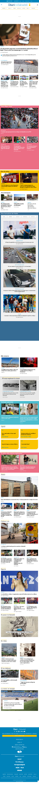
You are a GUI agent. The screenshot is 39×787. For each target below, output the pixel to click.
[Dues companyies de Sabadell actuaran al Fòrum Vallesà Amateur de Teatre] (32, 553)
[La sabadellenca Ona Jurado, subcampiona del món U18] (32, 601)
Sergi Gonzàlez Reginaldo (5, 663)
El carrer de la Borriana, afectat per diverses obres (32, 206)
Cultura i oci (19, 8)
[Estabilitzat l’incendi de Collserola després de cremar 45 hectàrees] (10, 362)
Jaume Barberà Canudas (19, 635)
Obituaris (33, 8)
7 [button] (22, 710)
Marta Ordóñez (5, 397)
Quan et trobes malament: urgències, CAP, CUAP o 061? (10, 418)
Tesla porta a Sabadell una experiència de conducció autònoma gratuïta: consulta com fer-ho (6, 514)
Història (19, 629)
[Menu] (1, 4)
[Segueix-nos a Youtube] (24, 731)
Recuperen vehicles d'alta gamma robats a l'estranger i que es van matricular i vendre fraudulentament (19, 291)
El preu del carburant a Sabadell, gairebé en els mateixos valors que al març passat (19, 513)
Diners (14, 8)
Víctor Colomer (16, 207)
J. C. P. (2, 518)
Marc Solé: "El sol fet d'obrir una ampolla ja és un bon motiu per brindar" (27, 468)
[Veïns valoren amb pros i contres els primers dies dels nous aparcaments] (33, 77)
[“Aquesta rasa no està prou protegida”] (29, 675)
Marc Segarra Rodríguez (23, 86)
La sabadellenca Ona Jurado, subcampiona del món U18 (32, 607)
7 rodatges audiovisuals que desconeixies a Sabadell (13, 546)
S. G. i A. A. (22, 664)
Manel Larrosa (5, 447)
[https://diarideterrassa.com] (20, 762)
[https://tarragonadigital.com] (19, 765)
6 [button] (21, 710)
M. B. (19, 293)
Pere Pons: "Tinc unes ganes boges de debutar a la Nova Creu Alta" (19, 608)
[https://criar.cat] (19, 770)
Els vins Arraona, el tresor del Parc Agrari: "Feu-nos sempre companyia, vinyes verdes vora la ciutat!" (10, 468)
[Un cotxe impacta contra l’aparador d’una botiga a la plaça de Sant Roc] (10, 178)
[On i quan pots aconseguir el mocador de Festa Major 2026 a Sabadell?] (19, 140)
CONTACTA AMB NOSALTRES (19, 735)
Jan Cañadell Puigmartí (4, 52)
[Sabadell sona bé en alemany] (19, 197)
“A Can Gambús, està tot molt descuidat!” (9, 680)
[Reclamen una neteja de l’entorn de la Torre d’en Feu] (6, 197)
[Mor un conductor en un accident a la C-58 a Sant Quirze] (19, 254)
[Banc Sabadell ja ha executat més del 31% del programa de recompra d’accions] (19, 486)
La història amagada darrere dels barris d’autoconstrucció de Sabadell (10, 394)
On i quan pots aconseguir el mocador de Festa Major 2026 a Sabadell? (19, 148)
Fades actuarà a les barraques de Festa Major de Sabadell (5, 147)
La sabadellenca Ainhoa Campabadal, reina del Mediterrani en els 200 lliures (19, 594)
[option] (10, 181)
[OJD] (19, 751)
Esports (23, 8)
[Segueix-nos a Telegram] (21, 731)
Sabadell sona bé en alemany (19, 204)
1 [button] (15, 710)
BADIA (4, 216)
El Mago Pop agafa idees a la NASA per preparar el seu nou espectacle (4, 84)
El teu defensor (4, 60)
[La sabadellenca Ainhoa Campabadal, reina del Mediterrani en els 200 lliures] (19, 581)
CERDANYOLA (25, 216)
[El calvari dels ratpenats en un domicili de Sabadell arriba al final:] (19, 35)
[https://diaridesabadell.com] (19, 756)
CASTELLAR (17, 216)
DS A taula (22, 465)
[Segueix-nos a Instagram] (18, 731)
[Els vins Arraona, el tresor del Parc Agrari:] (10, 460)
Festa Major (3, 130)
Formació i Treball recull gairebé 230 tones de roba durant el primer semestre (32, 513)
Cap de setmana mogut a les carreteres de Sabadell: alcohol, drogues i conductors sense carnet (28, 186)
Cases (23, 1)
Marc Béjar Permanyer (4, 87)
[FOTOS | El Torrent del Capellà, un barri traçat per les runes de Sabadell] (28, 385)
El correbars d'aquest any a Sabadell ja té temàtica (32, 147)
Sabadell (4, 8)
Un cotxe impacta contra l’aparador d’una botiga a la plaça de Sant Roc (9, 186)
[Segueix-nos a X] (16, 731)
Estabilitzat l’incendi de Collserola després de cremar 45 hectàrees (9, 370)
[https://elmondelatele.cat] (19, 768)
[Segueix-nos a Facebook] (14, 731)
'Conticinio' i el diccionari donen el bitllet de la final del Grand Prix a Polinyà (19, 315)
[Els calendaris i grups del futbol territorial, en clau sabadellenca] (6, 601)
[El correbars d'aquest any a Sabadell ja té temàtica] (32, 140)
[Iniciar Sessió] (37, 4)
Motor (31, 1)
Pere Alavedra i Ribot (26, 436)
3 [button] (17, 710)
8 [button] (23, 710)
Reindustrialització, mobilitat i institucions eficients (28, 434)
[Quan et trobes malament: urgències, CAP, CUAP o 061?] (10, 409)
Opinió (28, 8)
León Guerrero (3, 563)
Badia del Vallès (4, 80)
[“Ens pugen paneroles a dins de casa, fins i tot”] (26, 66)
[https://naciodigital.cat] (19, 759)
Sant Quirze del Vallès (19, 264)
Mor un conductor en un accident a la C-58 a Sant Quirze (19, 266)
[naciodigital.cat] (10, 774)
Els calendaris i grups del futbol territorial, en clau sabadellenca (6, 607)
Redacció (2, 133)
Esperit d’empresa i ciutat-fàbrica (10, 444)
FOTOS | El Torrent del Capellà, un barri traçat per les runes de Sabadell (27, 394)
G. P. (1, 150)
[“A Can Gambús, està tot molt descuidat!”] (10, 674)
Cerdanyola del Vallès (19, 288)
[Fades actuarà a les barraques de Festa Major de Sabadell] (6, 140)
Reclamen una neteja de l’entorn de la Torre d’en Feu (6, 206)
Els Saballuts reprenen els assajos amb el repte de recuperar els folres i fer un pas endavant (6, 560)
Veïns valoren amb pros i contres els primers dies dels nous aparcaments (33, 84)
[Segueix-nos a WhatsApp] (19, 731)
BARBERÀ (10, 216)
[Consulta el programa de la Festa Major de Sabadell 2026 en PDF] (19, 118)
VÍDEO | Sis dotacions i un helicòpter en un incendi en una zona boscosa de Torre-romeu (8, 660)
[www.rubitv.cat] (20, 776)
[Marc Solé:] (29, 460)
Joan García (24, 447)
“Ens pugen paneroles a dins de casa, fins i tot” (6, 62)
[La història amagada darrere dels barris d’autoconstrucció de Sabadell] (11, 385)
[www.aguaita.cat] (4, 774)
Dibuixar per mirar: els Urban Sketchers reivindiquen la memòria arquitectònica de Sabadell (19, 561)
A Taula (20, 1)
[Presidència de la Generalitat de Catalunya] (17, 747)
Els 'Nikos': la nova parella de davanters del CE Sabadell (24, 83)
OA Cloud (22, 781)
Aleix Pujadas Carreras (32, 87)
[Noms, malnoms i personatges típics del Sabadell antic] (19, 626)
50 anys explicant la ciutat (8, 391)
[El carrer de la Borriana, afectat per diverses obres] (32, 197)
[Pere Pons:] (19, 601)
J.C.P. (28, 209)
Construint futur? (25, 444)
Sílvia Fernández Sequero (14, 86)
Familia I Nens (27, 1)
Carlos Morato (5, 436)
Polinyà (19, 314)
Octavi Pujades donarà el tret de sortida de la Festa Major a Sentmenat (27, 370)
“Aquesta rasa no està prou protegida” (27, 683)
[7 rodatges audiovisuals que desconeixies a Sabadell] (19, 533)
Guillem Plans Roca (4, 470)
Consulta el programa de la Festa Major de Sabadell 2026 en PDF (16, 131)
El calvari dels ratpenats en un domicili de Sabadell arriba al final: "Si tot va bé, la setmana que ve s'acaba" (18, 49)
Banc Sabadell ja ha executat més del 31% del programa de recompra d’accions (19, 499)
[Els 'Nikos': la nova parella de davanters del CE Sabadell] (24, 77)
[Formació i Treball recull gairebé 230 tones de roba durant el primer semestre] (32, 506)
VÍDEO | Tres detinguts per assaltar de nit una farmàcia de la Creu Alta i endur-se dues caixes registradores (27, 660)
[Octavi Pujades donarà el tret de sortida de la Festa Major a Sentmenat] (29, 362)
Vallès (10, 8)
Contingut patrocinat (5, 415)
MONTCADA (33, 216)
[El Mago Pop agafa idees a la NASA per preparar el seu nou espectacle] (5, 77)
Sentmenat (22, 368)
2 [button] (16, 710)
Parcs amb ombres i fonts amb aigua (9, 434)
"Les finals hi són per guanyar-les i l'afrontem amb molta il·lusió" (14, 83)
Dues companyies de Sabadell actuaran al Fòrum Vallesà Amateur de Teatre (32, 560)
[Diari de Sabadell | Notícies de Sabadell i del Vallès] (19, 5)
